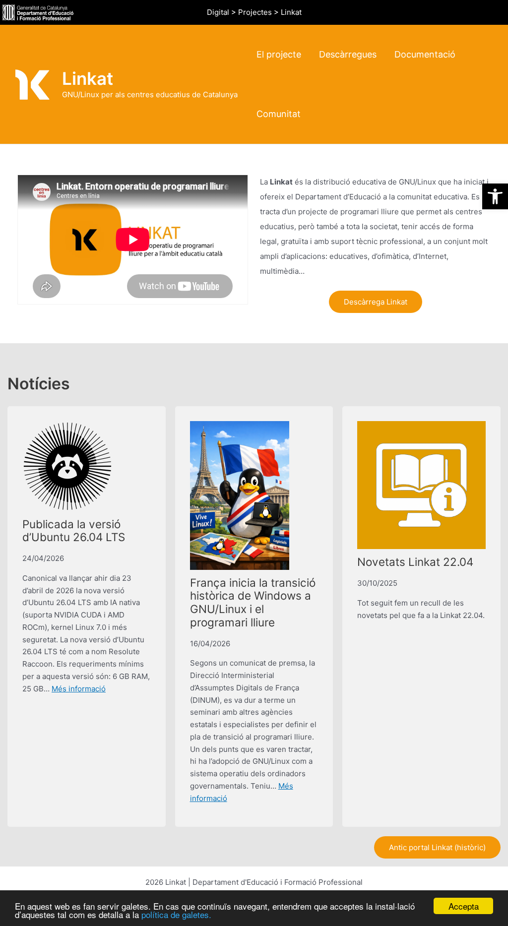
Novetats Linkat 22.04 (415, 561)
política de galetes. (176, 914)
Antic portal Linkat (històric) (437, 847)
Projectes (255, 12)
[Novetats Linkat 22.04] (421, 485)
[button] (495, 196)
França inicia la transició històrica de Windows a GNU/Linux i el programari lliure (253, 602)
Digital (218, 12)
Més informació (79, 688)
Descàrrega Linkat (375, 302)
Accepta (463, 906)
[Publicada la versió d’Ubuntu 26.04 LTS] (67, 466)
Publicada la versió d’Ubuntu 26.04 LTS (73, 530)
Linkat (87, 78)
